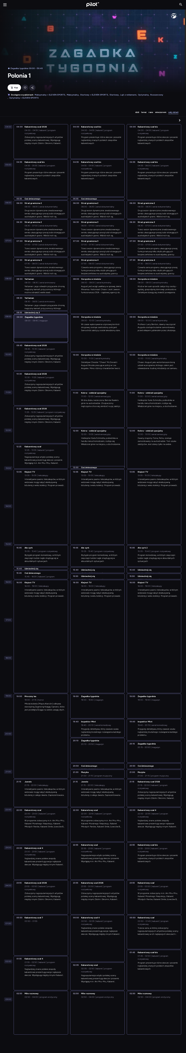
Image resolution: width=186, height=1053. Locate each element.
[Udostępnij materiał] (32, 88)
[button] (179, 120)
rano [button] (151, 112)
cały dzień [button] (173, 112)
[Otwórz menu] (5, 5)
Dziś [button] (137, 112)
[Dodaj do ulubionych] (25, 88)
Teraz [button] (144, 112)
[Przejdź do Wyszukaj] (180, 4)
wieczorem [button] (160, 112)
